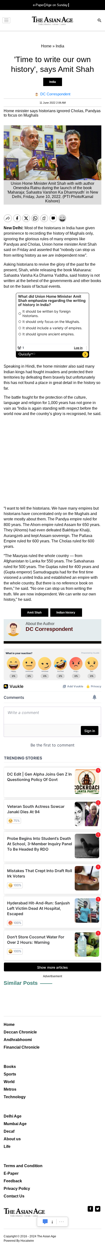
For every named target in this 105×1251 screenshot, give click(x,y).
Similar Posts (21, 983)
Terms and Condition (23, 1166)
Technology (15, 1097)
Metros (10, 1089)
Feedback (13, 1181)
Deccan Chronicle (20, 1032)
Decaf (9, 1131)
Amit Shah (34, 612)
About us (12, 1139)
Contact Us (14, 1196)
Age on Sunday (57, 5)
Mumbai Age (15, 1124)
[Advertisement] (52, 461)
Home (9, 1024)
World (9, 1082)
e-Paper (38, 5)
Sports (10, 1074)
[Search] (99, 21)
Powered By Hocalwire (19, 1240)
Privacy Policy (17, 1188)
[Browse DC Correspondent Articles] (13, 629)
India (52, 82)
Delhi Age (12, 1116)
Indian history (66, 612)
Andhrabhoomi (18, 1040)
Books (10, 1066)
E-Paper (11, 1173)
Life (7, 1146)
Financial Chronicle (22, 1047)
